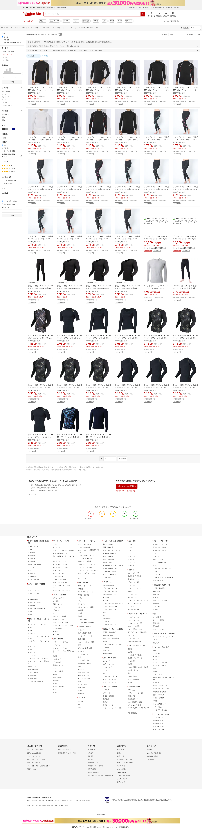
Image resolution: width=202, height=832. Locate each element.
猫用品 (130, 649)
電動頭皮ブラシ (58, 665)
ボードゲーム (132, 597)
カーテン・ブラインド (160, 686)
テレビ (119, 21)
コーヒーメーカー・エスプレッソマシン (38, 637)
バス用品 (156, 603)
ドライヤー (66, 21)
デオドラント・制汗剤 (110, 676)
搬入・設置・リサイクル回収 (36, 759)
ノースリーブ (6, 114)
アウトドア (156, 574)
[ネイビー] (13, 129)
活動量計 (56, 680)
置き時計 (156, 626)
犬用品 (130, 652)
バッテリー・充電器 (84, 561)
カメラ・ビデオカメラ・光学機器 (63, 550)
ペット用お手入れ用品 (135, 655)
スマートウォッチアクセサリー (88, 570)
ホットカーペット (33, 593)
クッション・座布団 (159, 665)
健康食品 (106, 699)
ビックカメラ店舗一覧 (157, 8)
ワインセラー (32, 655)
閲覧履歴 (90, 756)
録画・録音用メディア (60, 553)
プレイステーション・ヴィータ (113, 603)
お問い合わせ (121, 782)
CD (79, 704)
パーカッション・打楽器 (86, 607)
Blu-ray (80, 701)
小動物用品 (131, 661)
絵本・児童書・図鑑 (84, 633)
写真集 (80, 690)
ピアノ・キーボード (84, 586)
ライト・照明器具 (33, 580)
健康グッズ (106, 702)
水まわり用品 (107, 577)
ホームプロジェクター (60, 561)
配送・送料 (120, 750)
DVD (79, 707)
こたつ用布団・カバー (160, 704)
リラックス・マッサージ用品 (112, 708)
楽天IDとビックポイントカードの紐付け (100, 775)
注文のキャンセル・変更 (125, 759)
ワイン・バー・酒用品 (110, 574)
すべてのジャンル (7, 28)
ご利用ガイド (132, 8)
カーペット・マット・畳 (161, 689)
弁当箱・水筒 (107, 562)
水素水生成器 (32, 675)
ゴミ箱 (155, 701)
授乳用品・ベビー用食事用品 (137, 632)
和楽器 (80, 616)
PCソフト (56, 634)
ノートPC (56, 601)
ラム (129, 553)
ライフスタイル (83, 654)
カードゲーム (132, 594)
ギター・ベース (83, 601)
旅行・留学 (81, 639)
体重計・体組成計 (58, 686)
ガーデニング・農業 (134, 705)
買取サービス (31, 769)
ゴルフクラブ (157, 553)
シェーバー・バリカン (60, 648)
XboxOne (106, 597)
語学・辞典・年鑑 (83, 672)
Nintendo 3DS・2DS (109, 594)
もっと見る (32, 494)
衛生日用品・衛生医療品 (111, 638)
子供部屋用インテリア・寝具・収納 (163, 678)
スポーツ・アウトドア (22, 28)
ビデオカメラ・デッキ (60, 564)
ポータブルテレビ (58, 573)
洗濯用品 (156, 597)
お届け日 (4, 142)
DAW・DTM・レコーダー (86, 592)
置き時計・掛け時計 (159, 692)
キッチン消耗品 (108, 556)
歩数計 (55, 683)
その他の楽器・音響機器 (86, 622)
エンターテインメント (85, 636)
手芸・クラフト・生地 (160, 600)
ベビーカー (131, 635)
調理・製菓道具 (108, 547)
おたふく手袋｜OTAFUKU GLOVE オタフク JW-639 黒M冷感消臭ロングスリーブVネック (98, 288)
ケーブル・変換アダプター (86, 558)
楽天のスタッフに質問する (126, 486)
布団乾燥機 (31, 558)
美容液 (105, 670)
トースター (31, 633)
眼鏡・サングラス (158, 580)
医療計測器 (106, 650)
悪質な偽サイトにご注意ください (57, 805)
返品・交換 (120, 756)
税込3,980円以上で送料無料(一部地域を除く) (51, 8)
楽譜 (79, 645)
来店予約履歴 (92, 769)
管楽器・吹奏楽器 (83, 595)
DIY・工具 (131, 690)
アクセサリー (82, 604)
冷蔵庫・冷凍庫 (33, 546)
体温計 (55, 692)
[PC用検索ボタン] (143, 14)
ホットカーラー (58, 659)
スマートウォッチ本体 (85, 567)
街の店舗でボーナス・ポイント (68, 753)
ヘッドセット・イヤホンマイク (88, 564)
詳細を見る (98, 50)
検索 (12, 82)
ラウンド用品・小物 (159, 562)
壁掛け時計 (156, 623)
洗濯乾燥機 (31, 552)
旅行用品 (156, 643)
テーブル (156, 668)
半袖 (3, 117)
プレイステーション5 (110, 588)
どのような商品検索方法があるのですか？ (44, 488)
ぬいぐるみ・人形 (133, 573)
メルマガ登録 (121, 769)
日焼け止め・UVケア (109, 679)
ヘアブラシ (56, 645)
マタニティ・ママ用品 (135, 623)
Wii (104, 615)
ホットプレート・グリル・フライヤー (38, 642)
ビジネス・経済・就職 (85, 648)
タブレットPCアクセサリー (87, 555)
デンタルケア (57, 662)
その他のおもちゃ (133, 609)
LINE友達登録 (121, 772)
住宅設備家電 (32, 576)
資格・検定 (81, 687)
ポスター (81, 693)
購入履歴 (90, 759)
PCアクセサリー (58, 604)
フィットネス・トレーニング (162, 568)
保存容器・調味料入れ (110, 553)
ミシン (30, 570)
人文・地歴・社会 (83, 660)
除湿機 (30, 614)
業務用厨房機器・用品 (110, 568)
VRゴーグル (82, 578)
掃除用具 (156, 594)
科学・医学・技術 (83, 675)
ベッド (155, 659)
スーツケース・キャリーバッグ (163, 637)
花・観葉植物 (132, 713)
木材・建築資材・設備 (135, 702)
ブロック (131, 606)
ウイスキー (131, 544)
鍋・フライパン (108, 544)
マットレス (156, 653)
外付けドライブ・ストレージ (62, 622)
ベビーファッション (134, 620)
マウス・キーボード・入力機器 (63, 625)
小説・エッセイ (83, 666)
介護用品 (106, 647)
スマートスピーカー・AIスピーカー (63, 586)
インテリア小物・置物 (160, 710)
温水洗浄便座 (57, 677)
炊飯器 (30, 627)
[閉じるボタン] (197, 42)
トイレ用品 (156, 606)
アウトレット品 (158, 717)
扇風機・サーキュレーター (36, 608)
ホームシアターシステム (61, 567)
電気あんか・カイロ (34, 602)
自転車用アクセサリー (160, 550)
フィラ (4, 100)
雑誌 (79, 657)
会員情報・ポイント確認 (95, 766)
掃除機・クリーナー (34, 564)
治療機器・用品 (108, 635)
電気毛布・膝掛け (33, 599)
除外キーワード (7, 207)
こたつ (30, 596)
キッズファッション (134, 617)
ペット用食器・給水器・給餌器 (138, 667)
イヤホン (76, 21)
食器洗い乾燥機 (33, 669)
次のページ (122, 458)
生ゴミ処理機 (32, 678)
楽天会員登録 (175, 21)
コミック (81, 630)
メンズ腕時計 (157, 617)
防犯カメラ (131, 696)
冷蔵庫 (104, 21)
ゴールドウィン (7, 105)
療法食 (130, 682)
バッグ (155, 640)
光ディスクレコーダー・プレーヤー (63, 557)
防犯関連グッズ (158, 720)
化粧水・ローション (109, 664)
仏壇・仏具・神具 (158, 730)
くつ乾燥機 (31, 561)
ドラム (80, 598)
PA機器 (80, 589)
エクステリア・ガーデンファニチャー (138, 709)
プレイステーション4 (110, 591)
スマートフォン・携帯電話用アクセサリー (88, 551)
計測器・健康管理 (108, 696)
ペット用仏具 (132, 676)
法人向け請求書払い (94, 772)
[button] (3, 70)
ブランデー (131, 562)
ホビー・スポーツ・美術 (86, 642)
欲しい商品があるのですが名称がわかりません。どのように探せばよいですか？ (56, 485)
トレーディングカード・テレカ (138, 600)
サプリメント (107, 690)
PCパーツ (56, 631)
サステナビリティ (111, 827)
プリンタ (56, 610)
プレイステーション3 (110, 606)
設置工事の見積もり (33, 762)
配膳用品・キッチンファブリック (113, 565)
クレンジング (107, 667)
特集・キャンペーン (64, 750)
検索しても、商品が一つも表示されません (44, 490)
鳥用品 (130, 664)
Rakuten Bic (32, 14)
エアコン (96, 21)
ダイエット (106, 693)
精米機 (30, 630)
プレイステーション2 (110, 609)
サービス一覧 (87, 827)
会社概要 (169, 8)
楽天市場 (176, 8)
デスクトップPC (58, 598)
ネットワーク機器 (58, 619)
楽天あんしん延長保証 (34, 753)
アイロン (31, 567)
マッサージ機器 (58, 671)
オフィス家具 (157, 707)
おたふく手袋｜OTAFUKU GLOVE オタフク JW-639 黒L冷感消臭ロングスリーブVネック (127, 288)
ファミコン (106, 621)
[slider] (2, 73)
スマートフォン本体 (84, 544)
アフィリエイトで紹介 (124, 775)
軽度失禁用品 (107, 653)
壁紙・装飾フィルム (159, 695)
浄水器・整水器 (33, 672)
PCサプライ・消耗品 (59, 616)
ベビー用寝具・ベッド (135, 629)
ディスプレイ (57, 607)
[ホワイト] (10, 129)
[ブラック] (3, 129)
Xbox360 (106, 600)
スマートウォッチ (158, 629)
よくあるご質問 (143, 8)
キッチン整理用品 (108, 559)
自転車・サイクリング (160, 544)
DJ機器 (80, 610)
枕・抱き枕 (156, 656)
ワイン (130, 547)
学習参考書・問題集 (84, 663)
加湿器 (30, 611)
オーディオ (56, 547)
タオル (155, 609)
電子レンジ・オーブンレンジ (37, 624)
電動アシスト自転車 (159, 547)
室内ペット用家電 (133, 679)
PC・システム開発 (84, 678)
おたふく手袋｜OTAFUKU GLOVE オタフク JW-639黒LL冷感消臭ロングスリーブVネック (69, 288)
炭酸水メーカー (33, 666)
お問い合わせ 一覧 (99, 827)
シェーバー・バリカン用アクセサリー (63, 652)
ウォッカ (131, 559)
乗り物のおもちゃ (133, 579)
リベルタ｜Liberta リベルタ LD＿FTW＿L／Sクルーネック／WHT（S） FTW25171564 (156, 288)
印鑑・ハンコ (157, 591)
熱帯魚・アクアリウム (135, 658)
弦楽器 (80, 613)
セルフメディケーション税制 (36, 805)
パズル (130, 591)
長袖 (3, 120)
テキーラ (131, 565)
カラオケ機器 (82, 619)
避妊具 (105, 641)
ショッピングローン (33, 756)
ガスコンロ (31, 646)
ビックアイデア (54, 21)
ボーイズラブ (82, 669)
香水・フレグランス (109, 682)
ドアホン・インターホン (136, 693)
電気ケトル (31, 652)
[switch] (20, 155)
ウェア (155, 565)
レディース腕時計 (158, 620)
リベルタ (4, 102)
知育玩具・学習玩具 (134, 576)
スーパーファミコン (109, 624)
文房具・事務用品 (158, 588)
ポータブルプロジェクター (61, 590)
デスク (155, 672)
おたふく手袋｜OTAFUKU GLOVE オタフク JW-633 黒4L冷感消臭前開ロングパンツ (40, 288)
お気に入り (91, 753)
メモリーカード (58, 576)
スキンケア (106, 661)
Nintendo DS (107, 618)
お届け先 (4, 134)
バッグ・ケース (158, 559)
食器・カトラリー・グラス (111, 550)
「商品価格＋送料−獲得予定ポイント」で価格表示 (41, 34)
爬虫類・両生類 (133, 670)
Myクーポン (91, 762)
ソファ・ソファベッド (160, 662)
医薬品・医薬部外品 (109, 632)
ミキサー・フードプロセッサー (38, 658)
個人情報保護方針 (152, 756)
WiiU (104, 612)
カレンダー (81, 651)
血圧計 (55, 689)
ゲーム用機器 (57, 628)
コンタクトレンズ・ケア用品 (112, 644)
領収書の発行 (121, 766)
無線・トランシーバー (60, 582)
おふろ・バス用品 (133, 626)
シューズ (156, 556)
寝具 (154, 650)
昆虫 (129, 673)
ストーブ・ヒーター (34, 590)
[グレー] (6, 129)
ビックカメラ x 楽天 (29, 8)
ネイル (105, 673)
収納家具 (156, 682)
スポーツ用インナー (59, 28)
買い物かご (91, 750)
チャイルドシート (133, 638)
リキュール (131, 556)
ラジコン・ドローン (134, 588)
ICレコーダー (57, 570)
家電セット (42, 21)
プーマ (4, 94)
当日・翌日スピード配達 (35, 750)
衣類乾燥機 (31, 555)
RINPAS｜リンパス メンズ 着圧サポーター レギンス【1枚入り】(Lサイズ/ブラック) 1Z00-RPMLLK (185, 288)
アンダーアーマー (7, 97)
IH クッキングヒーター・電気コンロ (38, 662)
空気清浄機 (85, 21)
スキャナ (56, 613)
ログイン (167, 21)
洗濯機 (112, 21)
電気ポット (31, 649)
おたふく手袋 (6, 91)
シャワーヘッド (58, 668)
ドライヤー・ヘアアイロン (61, 642)
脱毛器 (55, 656)
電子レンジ (128, 21)
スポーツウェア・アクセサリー (41, 28)
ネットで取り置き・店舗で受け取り (38, 766)
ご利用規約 (150, 759)
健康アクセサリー (108, 705)
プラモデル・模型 (133, 582)
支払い (119, 753)
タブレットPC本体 (84, 547)
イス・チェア (157, 675)
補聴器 (55, 674)
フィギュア (131, 585)
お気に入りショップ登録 (125, 762)
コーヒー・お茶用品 (109, 571)
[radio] (2, 36)
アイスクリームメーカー (35, 681)
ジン (129, 550)
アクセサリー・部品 (59, 579)
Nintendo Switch (108, 585)
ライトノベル (82, 684)
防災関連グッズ (133, 699)
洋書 (79, 681)
